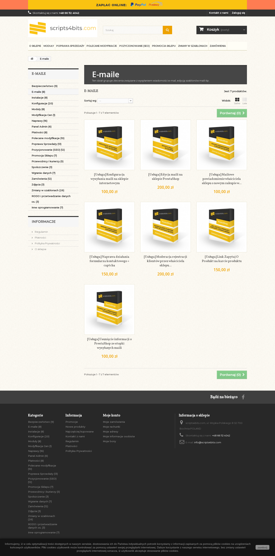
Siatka (237, 103)
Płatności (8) (39, 132)
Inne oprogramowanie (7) (47, 207)
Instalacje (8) (40, 97)
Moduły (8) (38, 109)
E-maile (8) (38, 91)
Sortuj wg (90, 100)
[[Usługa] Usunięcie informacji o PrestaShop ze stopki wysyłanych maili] (109, 309)
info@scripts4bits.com (207, 442)
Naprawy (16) (39, 120)
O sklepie (35, 45)
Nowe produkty (75, 426)
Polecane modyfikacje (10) (48, 138)
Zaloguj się (238, 12)
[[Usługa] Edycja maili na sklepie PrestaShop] (165, 144)
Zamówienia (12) (42, 178)
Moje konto (111, 415)
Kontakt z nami (218, 12)
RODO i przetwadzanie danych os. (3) (51, 199)
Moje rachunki (111, 426)
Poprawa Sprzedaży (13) (46, 143)
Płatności (40, 237)
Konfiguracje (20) (42, 103)
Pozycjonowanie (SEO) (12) (48, 149)
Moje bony (109, 441)
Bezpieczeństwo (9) (44, 85)
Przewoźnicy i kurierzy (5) (47, 161)
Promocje (71, 421)
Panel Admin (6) (41, 126)
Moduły (49, 45)
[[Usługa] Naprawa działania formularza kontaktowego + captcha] (109, 227)
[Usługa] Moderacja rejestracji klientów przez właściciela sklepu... (165, 261)
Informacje (44, 222)
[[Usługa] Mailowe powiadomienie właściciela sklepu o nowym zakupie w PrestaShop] (221, 144)
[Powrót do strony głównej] (32, 58)
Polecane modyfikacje (102, 45)
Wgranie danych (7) (43, 172)
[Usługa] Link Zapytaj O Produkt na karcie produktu (222, 259)
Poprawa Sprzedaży (70, 45)
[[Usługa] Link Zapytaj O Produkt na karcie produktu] (221, 227)
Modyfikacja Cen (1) (43, 114)
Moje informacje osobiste (119, 436)
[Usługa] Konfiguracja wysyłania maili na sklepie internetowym (109, 179)
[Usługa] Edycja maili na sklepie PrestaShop (165, 177)
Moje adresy (110, 431)
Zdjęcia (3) (38, 184)
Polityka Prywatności (47, 243)
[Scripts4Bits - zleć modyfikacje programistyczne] (62, 28)
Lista (244, 103)
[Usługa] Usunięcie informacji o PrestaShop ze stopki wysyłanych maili (109, 343)
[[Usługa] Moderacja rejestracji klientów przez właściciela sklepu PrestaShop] (165, 227)
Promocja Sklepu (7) (44, 155)
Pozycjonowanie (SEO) (134, 45)
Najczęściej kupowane (79, 431)
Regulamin (41, 231)
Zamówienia (218, 45)
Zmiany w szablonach (192, 45)
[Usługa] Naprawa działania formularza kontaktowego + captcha (109, 261)
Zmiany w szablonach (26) (48, 190)
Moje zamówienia (114, 421)
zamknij (262, 547)
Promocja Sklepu (164, 45)
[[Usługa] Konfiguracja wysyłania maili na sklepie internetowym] (109, 144)
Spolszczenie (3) (42, 167)
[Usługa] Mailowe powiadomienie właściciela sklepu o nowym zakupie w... (222, 179)
